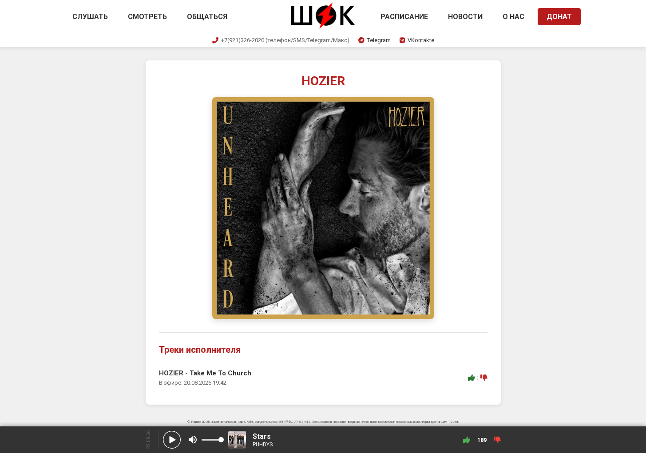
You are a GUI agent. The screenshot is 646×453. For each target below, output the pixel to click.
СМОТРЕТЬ (147, 16)
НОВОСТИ (465, 16)
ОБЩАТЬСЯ (207, 16)
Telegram (379, 40)
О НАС (513, 16)
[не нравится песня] (483, 377)
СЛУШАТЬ (90, 16)
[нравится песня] (471, 377)
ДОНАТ (559, 16)
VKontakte (421, 40)
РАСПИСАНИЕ (404, 16)
